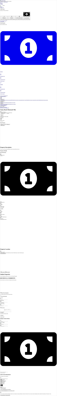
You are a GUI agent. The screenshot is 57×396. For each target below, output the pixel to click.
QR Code (4, 144)
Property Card (7, 144)
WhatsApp (8, 137)
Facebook (4, 137)
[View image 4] (2, 121)
